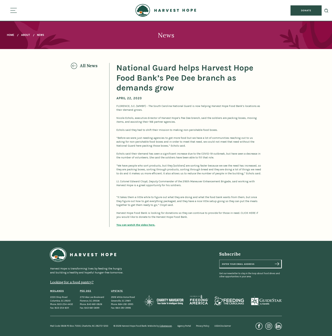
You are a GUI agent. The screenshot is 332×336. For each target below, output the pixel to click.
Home (10, 35)
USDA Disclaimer (222, 326)
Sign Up (277, 264)
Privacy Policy (202, 326)
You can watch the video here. (135, 224)
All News (89, 65)
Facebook (259, 326)
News (40, 35)
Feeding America (199, 299)
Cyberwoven (165, 326)
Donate (306, 10)
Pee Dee (85, 291)
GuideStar (266, 301)
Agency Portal (184, 326)
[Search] (326, 10)
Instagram (268, 326)
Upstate (117, 291)
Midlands (57, 291)
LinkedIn (278, 326)
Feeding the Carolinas (229, 301)
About (25, 35)
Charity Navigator (163, 301)
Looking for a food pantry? (72, 282)
